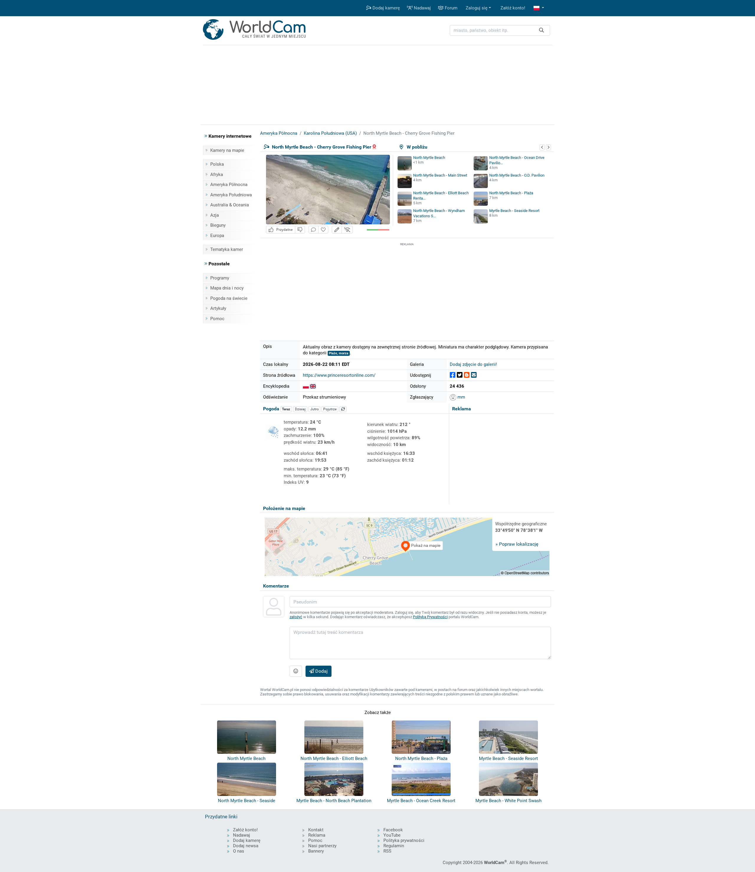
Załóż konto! (512, 8)
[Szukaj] (541, 30)
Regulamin (393, 845)
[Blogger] (467, 375)
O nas (238, 851)
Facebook (393, 829)
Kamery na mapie (227, 150)
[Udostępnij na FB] (452, 375)
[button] (539, 8)
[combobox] (500, 30)
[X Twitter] (459, 375)
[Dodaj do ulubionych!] (323, 230)
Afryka (216, 174)
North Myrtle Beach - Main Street (440, 175)
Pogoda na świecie (228, 298)
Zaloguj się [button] (477, 8)
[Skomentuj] (313, 230)
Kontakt (316, 829)
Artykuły (218, 308)
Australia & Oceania (229, 205)
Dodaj (321, 671)
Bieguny (218, 225)
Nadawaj (422, 8)
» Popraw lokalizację (516, 544)
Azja (214, 215)
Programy (219, 278)
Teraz (286, 409)
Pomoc (217, 318)
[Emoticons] (296, 671)
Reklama (316, 835)
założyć (296, 617)
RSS (387, 851)
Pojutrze (330, 409)
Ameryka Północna (228, 184)
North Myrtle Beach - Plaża (511, 193)
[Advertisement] (407, 288)
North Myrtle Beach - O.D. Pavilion (516, 175)
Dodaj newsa (245, 845)
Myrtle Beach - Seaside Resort (514, 210)
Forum (450, 8)
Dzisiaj (300, 409)
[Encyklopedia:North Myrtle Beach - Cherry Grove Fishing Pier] (306, 386)
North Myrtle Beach (429, 157)
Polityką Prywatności (430, 617)
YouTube (392, 835)
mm (460, 397)
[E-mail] (474, 375)
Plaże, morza (338, 353)
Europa (217, 235)
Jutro (314, 409)
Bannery (316, 851)
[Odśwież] (343, 409)
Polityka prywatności (403, 840)
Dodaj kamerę (385, 8)
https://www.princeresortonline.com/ (339, 375)
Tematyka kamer (226, 249)
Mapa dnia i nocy (227, 288)
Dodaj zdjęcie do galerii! (473, 364)
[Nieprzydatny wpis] (300, 230)
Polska (217, 164)
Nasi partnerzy (322, 845)
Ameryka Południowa (231, 195)
